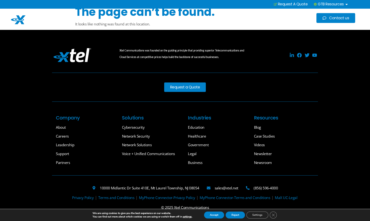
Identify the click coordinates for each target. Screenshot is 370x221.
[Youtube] (314, 55)
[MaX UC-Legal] (286, 198)
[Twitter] (307, 55)
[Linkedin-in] (291, 55)
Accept (214, 215)
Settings (257, 215)
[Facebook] (299, 55)
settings (187, 216)
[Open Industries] (235, 18)
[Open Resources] (289, 18)
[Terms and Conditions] (116, 198)
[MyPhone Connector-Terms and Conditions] (235, 198)
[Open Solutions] (205, 18)
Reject (235, 215)
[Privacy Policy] (83, 198)
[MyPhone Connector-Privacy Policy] (167, 198)
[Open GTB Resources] (346, 4)
